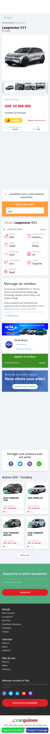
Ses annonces (21, 344)
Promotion (6, 628)
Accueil (4, 23)
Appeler (43, 229)
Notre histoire (8, 613)
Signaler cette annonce (36, 120)
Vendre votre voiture (25, 386)
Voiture (11, 23)
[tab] (25, 112)
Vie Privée (6, 620)
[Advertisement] (25, 162)
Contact (5, 631)
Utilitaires (6, 650)
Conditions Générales (11, 624)
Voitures (5, 643)
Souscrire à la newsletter (25, 702)
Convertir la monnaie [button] (15, 112)
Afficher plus (25, 555)
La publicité (7, 616)
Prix (9, 209)
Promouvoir (15, 120)
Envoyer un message (23, 349)
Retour (9, 17)
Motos (4, 646)
